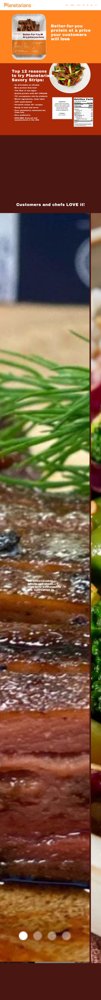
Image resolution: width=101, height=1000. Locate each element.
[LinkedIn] (91, 5)
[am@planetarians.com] (87, 5)
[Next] (94, 588)
